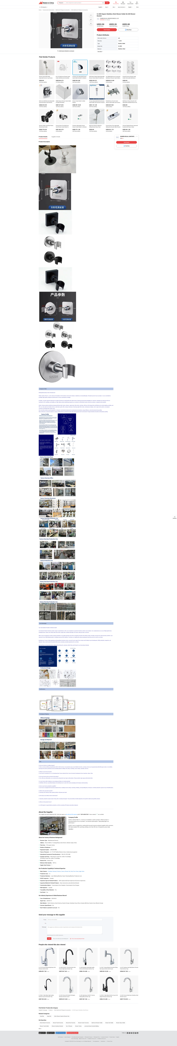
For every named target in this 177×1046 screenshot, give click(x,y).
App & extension (121, 7)
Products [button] (61, 3)
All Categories (43, 7)
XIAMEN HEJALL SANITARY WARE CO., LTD (109, 18)
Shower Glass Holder (120, 1022)
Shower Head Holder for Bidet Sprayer (78, 101)
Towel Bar (42, 1016)
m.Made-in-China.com (92, 1038)
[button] (103, 2)
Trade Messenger (60, 1032)
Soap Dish (49, 1016)
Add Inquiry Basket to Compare (66, 51)
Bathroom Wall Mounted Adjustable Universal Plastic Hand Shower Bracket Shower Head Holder (46, 101)
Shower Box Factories (70, 1022)
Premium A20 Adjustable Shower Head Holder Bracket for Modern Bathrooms (79, 77)
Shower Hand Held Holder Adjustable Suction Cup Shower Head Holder (45, 77)
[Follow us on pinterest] (135, 1032)
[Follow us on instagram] (131, 1032)
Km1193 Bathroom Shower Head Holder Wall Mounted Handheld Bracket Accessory (63, 77)
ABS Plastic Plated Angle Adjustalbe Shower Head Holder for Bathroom (96, 77)
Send (49, 938)
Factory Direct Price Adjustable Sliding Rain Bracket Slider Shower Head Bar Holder (113, 126)
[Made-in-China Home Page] (46, 2)
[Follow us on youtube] (133, 1032)
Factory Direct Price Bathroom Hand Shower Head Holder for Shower (62, 126)
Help (114, 7)
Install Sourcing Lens (73, 1032)
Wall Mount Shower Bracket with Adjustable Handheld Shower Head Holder (130, 101)
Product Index (112, 1037)
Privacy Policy (109, 1041)
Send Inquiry (107, 29)
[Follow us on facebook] (127, 1032)
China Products (67, 1037)
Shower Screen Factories (83, 1022)
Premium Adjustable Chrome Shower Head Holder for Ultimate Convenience (79, 126)
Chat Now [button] (129, 29)
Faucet (63, 871)
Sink (72, 871)
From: (45, 919)
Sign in (136, 3)
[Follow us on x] (129, 1032)
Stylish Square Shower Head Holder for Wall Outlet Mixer (63, 101)
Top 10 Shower (69, 1026)
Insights (117, 1037)
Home (40, 10)
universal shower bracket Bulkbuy (91, 1026)
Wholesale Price (97, 1037)
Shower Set (67, 871)
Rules (137, 7)
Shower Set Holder (109, 1022)
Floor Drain (75, 871)
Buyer (106, 7)
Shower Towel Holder (44, 1026)
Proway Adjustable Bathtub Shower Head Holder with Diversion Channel (96, 101)
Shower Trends (78, 1026)
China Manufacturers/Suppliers (77, 1037)
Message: (44, 927)
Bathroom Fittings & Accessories (63, 10)
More (40, 1028)
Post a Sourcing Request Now (77, 938)
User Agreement (96, 1041)
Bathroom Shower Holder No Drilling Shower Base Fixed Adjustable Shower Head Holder (96, 126)
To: (45, 923)
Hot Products (60, 1037)
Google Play (50, 1032)
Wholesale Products (88, 1037)
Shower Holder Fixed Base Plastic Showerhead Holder (46, 126)
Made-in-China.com (82, 1038)
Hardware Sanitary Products (54, 871)
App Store (42, 1032)
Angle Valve (81, 871)
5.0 (122, 138)
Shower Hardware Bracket (57, 1026)
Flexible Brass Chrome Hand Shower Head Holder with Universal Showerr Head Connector (113, 101)
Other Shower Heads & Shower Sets (61, 1016)
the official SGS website (71, 814)
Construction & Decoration (48, 10)
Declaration (103, 1041)
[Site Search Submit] (107, 2)
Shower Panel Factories (58, 1022)
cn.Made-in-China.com (101, 1038)
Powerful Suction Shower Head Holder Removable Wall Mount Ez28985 (129, 77)
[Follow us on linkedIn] (137, 1032)
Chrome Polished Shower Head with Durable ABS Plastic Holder (130, 126)
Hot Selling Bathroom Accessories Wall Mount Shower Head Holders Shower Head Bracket (113, 77)
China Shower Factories (45, 1022)
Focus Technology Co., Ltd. (79, 1041)
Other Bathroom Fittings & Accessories (79, 10)
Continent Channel (104, 1037)
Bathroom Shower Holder (97, 1022)
